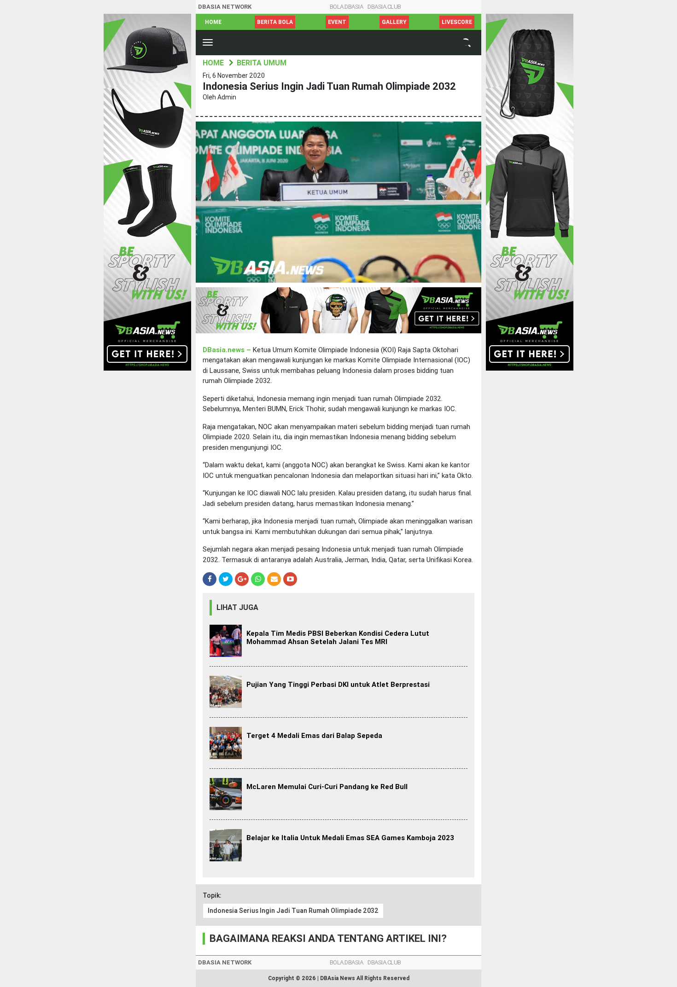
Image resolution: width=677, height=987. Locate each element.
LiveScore (457, 22)
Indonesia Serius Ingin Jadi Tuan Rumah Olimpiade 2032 (293, 910)
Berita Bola (275, 22)
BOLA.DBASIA (346, 6)
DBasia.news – (228, 350)
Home (213, 22)
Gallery (394, 22)
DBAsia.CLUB (384, 6)
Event (337, 22)
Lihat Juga (237, 607)
